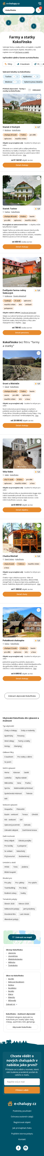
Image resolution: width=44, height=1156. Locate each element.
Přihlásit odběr (22, 1090)
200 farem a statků (22, 52)
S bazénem (8, 757)
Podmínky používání (22, 1111)
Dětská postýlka (24, 840)
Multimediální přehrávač (23, 788)
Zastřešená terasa (29, 830)
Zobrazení (37, 90)
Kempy (7, 746)
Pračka (28, 783)
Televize (29, 793)
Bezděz (11, 991)
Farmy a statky (24, 741)
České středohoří (19, 296)
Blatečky (11, 997)
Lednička (7, 778)
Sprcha (7, 788)
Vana (19, 783)
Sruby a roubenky (28, 730)
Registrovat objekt (22, 1122)
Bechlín (11, 979)
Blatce (10, 994)
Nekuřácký (20, 851)
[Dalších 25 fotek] (22, 109)
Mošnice (10, 82)
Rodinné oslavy (10, 893)
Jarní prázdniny (29, 909)
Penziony (20, 736)
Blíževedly (12, 1000)
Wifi (5, 798)
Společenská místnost (13, 793)
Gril (21, 819)
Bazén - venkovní (11, 814)
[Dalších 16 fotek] (22, 538)
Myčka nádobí (21, 778)
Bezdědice (12, 988)
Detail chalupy (22, 165)
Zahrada (27, 825)
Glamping (18, 746)
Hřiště (6, 867)
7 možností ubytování (28, 313)
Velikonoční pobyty (11, 909)
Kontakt (22, 1139)
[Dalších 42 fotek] (22, 622)
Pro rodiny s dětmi (24, 757)
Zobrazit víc (10, 1004)
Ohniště (35, 814)
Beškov (11, 985)
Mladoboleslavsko (15, 959)
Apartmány (8, 736)
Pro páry (7, 882)
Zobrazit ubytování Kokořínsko (22, 696)
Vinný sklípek (9, 840)
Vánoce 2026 (24, 903)
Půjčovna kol (9, 856)
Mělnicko (11, 962)
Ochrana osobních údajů (22, 1116)
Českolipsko (13, 965)
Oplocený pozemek (12, 825)
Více (24, 155)
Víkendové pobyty (11, 919)
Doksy (7, 644)
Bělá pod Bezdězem (16, 982)
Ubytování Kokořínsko (22, 1027)
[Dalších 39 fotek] (22, 365)
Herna (6, 772)
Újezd (7, 387)
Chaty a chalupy (10, 730)
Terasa (25, 814)
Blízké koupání (10, 872)
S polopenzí (21, 846)
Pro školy (23, 888)
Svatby (23, 893)
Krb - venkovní (10, 819)
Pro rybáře (32, 882)
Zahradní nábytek (11, 830)
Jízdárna (25, 867)
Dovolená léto (10, 914)
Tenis (15, 867)
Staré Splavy (9, 559)
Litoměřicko (13, 956)
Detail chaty (22, 594)
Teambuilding (9, 888)
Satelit (26, 772)
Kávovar (16, 772)
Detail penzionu (22, 332)
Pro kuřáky (8, 846)
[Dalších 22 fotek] (22, 190)
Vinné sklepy (9, 741)
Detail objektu (22, 510)
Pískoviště (20, 809)
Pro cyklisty (19, 882)
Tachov (9, 76)
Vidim (7, 475)
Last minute (24, 914)
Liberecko (12, 953)
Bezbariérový (24, 856)
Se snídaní (8, 851)
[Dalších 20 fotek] (22, 453)
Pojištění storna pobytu (22, 1133)
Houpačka (8, 809)
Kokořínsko (16, 130)
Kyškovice (29, 76)
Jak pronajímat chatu (22, 1128)
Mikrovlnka (8, 783)
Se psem (7, 762)
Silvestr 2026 (9, 903)
